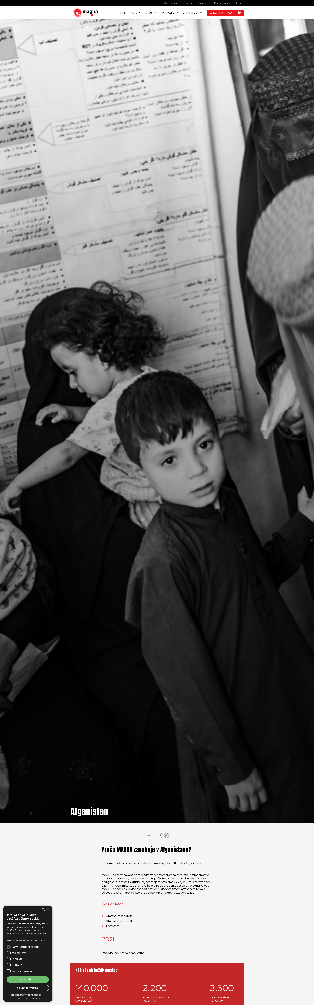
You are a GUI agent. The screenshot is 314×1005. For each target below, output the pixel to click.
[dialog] (27, 954)
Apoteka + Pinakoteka (197, 3)
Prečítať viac (39, 939)
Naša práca (128, 12)
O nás (149, 12)
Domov (75, 27)
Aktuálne (167, 12)
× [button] (48, 909)
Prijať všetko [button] (27, 979)
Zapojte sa (191, 12)
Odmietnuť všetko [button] (27, 988)
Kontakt (240, 3)
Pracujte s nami (222, 3)
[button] (28, 994)
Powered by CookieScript (28, 998)
